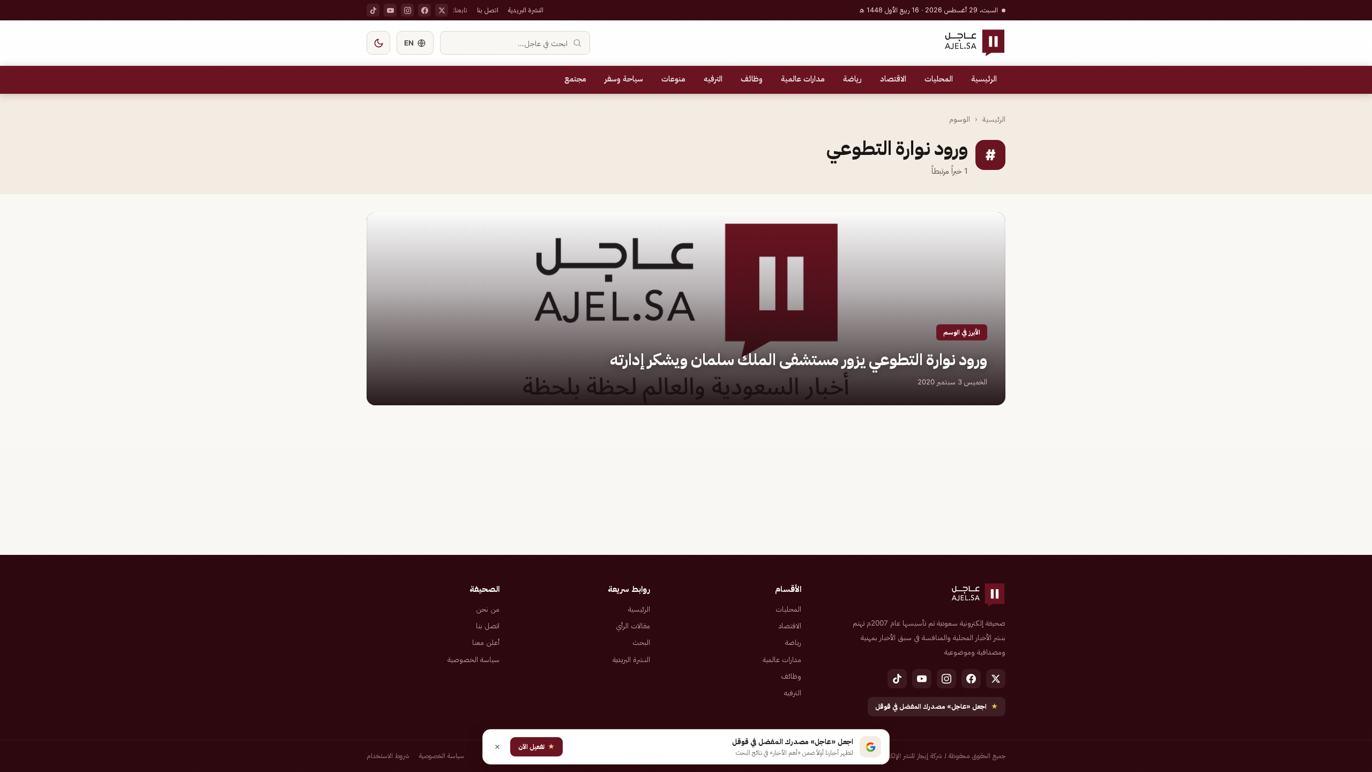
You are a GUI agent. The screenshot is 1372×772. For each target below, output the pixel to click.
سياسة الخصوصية (473, 659)
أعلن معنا (485, 642)
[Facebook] (424, 10)
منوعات (673, 79)
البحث (641, 642)
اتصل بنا (487, 10)
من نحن (487, 609)
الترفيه (713, 79)
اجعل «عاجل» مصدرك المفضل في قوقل (936, 706)
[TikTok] (373, 10)
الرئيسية (984, 79)
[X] (441, 10)
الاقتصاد (893, 79)
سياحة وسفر (624, 79)
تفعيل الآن (536, 747)
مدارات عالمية (803, 79)
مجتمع (575, 79)
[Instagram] (407, 10)
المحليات (938, 79)
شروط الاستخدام (388, 756)
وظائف (752, 79)
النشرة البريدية (525, 10)
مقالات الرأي (633, 625)
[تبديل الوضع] (378, 43)
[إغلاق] (497, 746)
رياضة (852, 79)
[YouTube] (390, 10)
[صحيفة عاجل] (974, 43)
